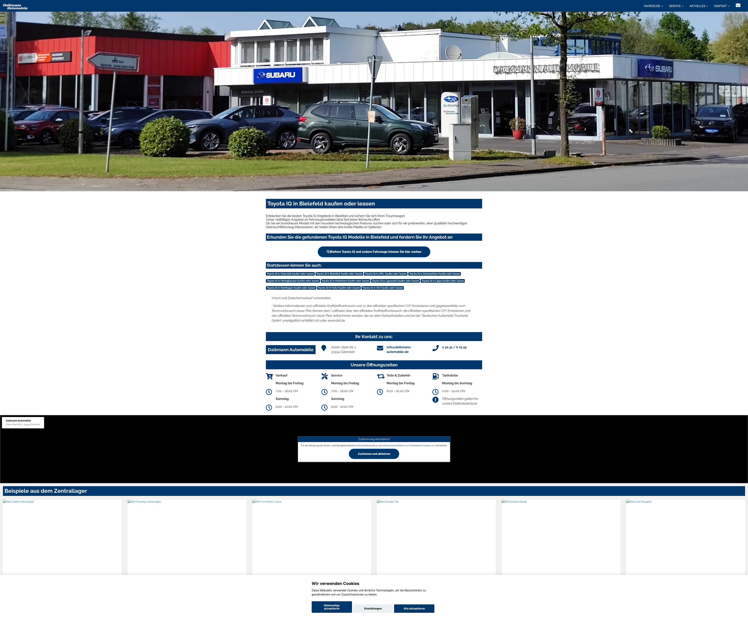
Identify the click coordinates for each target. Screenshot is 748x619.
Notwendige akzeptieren (332, 607)
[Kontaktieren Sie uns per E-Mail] (738, 5)
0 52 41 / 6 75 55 (454, 347)
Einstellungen (373, 608)
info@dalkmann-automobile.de (399, 349)
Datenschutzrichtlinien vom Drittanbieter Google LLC (409, 445)
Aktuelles (697, 6)
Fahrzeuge (652, 6)
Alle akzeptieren (414, 608)
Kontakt (720, 6)
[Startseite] (15, 6)
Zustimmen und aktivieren (374, 453)
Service (675, 6)
